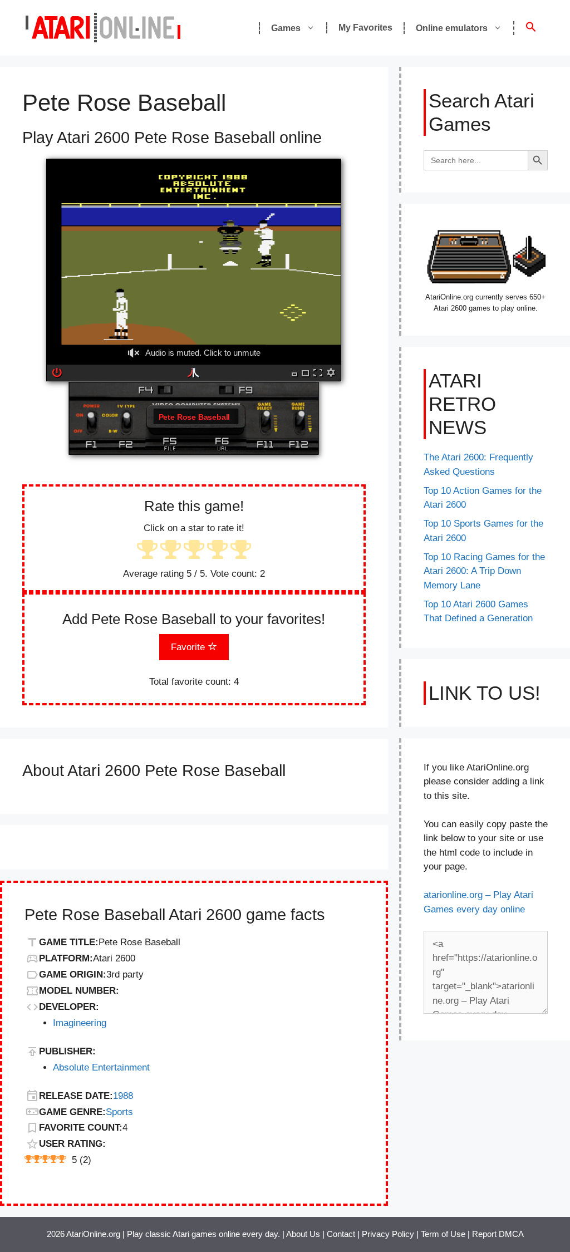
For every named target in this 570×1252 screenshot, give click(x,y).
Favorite (189, 647)
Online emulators (452, 28)
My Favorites (365, 27)
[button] (530, 28)
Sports (119, 1112)
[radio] (147, 550)
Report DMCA (498, 1234)
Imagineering (79, 1023)
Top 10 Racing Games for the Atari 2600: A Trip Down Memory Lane (484, 571)
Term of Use (443, 1234)
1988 (123, 1096)
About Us (303, 1234)
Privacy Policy (388, 1234)
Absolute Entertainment (101, 1067)
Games (286, 28)
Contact (341, 1234)
